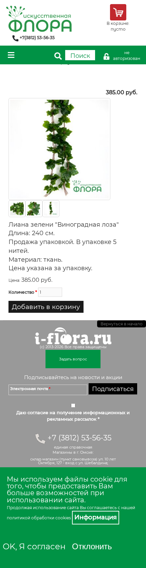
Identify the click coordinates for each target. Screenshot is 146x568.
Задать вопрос (73, 359)
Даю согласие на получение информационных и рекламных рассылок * (73, 416)
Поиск (80, 56)
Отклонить (92, 546)
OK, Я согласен (34, 546)
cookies (63, 517)
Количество (22, 292)
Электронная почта (30, 388)
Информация (95, 517)
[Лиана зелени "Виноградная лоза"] (59, 148)
